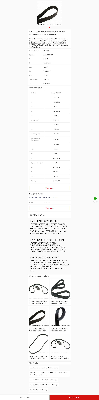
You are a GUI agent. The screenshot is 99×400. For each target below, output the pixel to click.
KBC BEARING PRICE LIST (44, 257)
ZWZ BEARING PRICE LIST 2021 (47, 240)
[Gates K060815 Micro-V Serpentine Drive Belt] (60, 327)
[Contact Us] (95, 200)
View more (49, 188)
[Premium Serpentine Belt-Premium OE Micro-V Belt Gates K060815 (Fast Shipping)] (38, 299)
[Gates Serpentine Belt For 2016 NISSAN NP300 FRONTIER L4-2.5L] (38, 354)
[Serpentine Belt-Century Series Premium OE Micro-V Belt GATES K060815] (60, 299)
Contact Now (74, 397)
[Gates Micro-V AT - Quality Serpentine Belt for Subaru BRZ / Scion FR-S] (60, 354)
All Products (24, 397)
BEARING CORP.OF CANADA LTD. (44, 198)
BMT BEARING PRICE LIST (44, 221)
